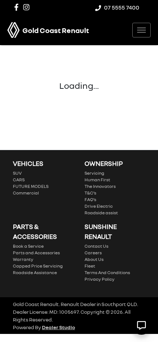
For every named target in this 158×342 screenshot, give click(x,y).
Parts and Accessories (36, 252)
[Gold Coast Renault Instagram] (28, 7)
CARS (19, 179)
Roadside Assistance (35, 272)
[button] (141, 30)
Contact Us (96, 246)
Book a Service (28, 246)
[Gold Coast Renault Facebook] (18, 7)
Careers (93, 252)
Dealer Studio (58, 327)
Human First (97, 179)
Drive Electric (99, 206)
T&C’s (90, 193)
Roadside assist (101, 212)
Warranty (23, 259)
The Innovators (100, 186)
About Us (94, 259)
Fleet (90, 266)
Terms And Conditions (107, 272)
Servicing (94, 173)
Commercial (26, 193)
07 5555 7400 (121, 7)
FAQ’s (90, 199)
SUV (17, 173)
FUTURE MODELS (31, 186)
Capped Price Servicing (38, 266)
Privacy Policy (100, 279)
